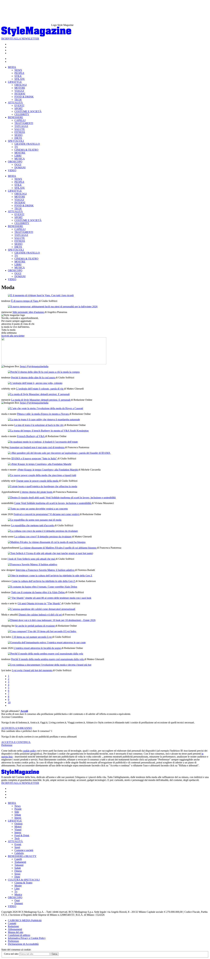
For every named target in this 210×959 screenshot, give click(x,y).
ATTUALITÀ (15, 102)
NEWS (18, 70)
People (17, 809)
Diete (17, 876)
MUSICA (19, 158)
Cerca (54, 954)
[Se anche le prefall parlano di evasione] (51, 620)
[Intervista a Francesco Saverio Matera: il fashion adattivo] (32, 564)
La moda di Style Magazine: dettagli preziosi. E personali (41, 399)
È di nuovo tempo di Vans (25, 301)
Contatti (12, 923)
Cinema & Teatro (23, 882)
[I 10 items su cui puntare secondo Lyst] (42, 631)
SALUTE (19, 129)
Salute (17, 868)
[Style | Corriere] (36, 35)
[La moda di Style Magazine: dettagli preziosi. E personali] (39, 394)
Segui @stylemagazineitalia (34, 366)
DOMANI (19, 167)
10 (9, 702)
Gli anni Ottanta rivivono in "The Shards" (40, 603)
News (17, 806)
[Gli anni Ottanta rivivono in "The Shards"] (49, 597)
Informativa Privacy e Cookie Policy (27, 938)
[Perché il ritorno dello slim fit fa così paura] (44, 372)
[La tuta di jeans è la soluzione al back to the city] (44, 419)
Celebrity (19, 853)
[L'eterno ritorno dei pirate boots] (42, 486)
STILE (18, 76)
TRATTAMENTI (23, 123)
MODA (12, 67)
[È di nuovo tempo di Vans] (41, 295)
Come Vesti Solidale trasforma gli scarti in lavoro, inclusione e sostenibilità (53, 503)
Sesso (17, 873)
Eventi (17, 844)
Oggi (17, 900)
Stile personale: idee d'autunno (28, 312)
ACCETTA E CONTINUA (16, 742)
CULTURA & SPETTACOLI (24, 879)
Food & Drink (21, 835)
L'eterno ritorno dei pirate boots (36, 492)
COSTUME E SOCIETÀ (28, 111)
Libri (17, 888)
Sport (17, 847)
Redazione (13, 926)
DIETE (18, 138)
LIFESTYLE (15, 82)
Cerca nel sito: (11, 953)
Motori (17, 826)
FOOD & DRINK (24, 96)
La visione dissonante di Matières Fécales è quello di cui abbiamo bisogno (58, 547)
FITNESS (19, 132)
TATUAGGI (21, 126)
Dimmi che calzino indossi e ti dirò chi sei (40, 614)
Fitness (18, 870)
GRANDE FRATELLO (27, 143)
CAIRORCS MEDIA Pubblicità (25, 920)
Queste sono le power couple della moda (37, 480)
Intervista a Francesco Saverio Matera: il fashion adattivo (45, 570)
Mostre (18, 885)
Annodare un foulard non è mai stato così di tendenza (37, 447)
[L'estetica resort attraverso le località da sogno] (47, 642)
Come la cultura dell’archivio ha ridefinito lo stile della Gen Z (43, 581)
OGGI (17, 164)
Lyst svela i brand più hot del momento (32, 670)
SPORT (18, 108)
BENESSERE (15, 117)
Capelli (18, 859)
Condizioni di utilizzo (19, 935)
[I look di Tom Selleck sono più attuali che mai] (50, 553)
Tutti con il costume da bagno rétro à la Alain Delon (38, 592)
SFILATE (19, 79)
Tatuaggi (18, 865)
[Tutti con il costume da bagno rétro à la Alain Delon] (42, 586)
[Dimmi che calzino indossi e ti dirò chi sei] (41, 609)
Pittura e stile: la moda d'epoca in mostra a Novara (43, 414)
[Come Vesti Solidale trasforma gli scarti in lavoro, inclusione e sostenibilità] (62, 497)
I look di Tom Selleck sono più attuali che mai (32, 558)
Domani (18, 903)
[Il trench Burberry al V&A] (48, 430)
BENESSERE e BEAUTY (22, 856)
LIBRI (17, 155)
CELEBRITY (21, 114)
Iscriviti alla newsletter (12, 335)
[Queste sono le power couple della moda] (42, 475)
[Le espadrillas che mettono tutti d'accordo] (34, 519)
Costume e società (23, 850)
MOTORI (19, 87)
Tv (15, 891)
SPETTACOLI (16, 141)
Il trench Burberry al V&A (31, 436)
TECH (17, 99)
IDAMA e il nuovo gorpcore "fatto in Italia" (34, 458)
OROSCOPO (15, 161)
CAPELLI (19, 120)
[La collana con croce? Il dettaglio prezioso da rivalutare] (43, 531)
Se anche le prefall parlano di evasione (35, 625)
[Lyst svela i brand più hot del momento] (49, 664)
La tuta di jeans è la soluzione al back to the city (39, 425)
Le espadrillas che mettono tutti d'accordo (33, 525)
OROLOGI (20, 84)
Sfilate (17, 814)
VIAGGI (19, 90)
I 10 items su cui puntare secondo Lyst (32, 637)
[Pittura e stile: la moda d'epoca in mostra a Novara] (45, 408)
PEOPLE (19, 73)
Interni (17, 817)
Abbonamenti (15, 929)
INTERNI (19, 93)
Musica (18, 894)
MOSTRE (19, 152)
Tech (17, 838)
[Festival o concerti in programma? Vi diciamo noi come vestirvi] (38, 508)
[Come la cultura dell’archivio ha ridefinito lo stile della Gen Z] (50, 575)
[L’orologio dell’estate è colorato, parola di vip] (35, 383)
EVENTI (19, 105)
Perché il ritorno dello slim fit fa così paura (33, 377)
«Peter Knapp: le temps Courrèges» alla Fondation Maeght (47, 469)
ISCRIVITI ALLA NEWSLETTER (20, 38)
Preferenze (6, 745)
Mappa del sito (15, 932)
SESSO (18, 135)
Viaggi (17, 829)
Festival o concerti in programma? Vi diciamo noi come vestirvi (47, 514)
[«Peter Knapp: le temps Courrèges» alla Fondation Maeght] (39, 464)
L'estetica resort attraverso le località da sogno (38, 648)
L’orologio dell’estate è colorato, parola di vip (40, 388)
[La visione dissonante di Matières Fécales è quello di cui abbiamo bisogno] (46, 542)
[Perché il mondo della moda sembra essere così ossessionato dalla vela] (45, 653)
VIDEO (12, 170)
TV (16, 146)
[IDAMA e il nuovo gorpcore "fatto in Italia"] (59, 453)
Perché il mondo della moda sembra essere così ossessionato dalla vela (47, 659)
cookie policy (30, 750)
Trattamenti (20, 862)
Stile (16, 811)
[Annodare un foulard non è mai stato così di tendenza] (43, 441)
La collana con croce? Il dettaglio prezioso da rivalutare (43, 536)
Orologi (18, 823)
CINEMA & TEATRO (26, 149)
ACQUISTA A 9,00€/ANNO (16, 728)
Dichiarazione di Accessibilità (23, 944)
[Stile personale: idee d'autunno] (52, 306)
